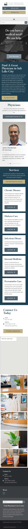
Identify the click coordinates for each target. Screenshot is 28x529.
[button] (14, 19)
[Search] (26, 22)
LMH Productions (20, 527)
